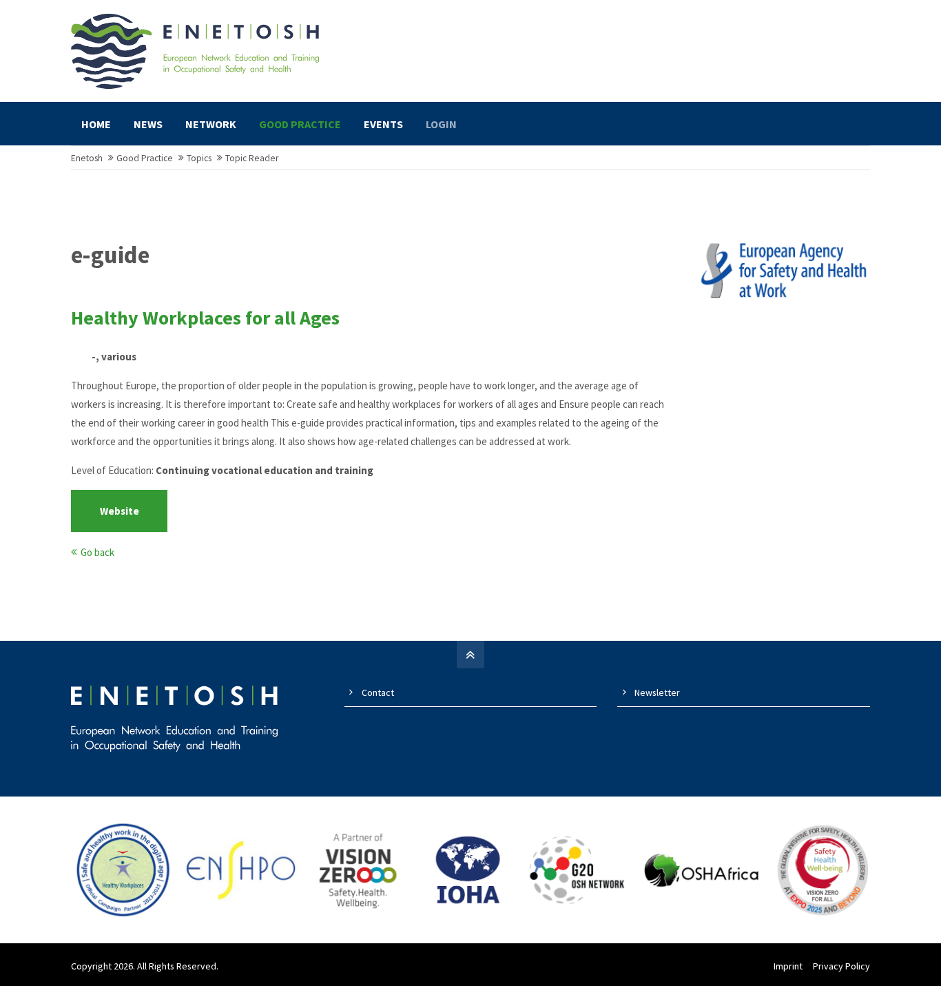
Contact (378, 692)
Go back (97, 552)
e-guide (110, 255)
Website (119, 510)
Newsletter (657, 692)
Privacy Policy (841, 966)
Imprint (788, 966)
